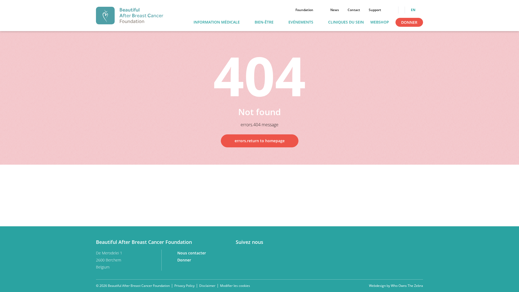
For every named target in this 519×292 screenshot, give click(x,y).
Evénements (300, 22)
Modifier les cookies (235, 286)
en (413, 10)
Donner (409, 22)
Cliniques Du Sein (346, 22)
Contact (354, 10)
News (334, 10)
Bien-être (264, 22)
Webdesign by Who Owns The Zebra (396, 286)
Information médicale (217, 22)
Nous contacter (192, 253)
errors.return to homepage (260, 140)
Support (375, 10)
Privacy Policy (184, 285)
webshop (379, 22)
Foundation (304, 10)
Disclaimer (207, 285)
